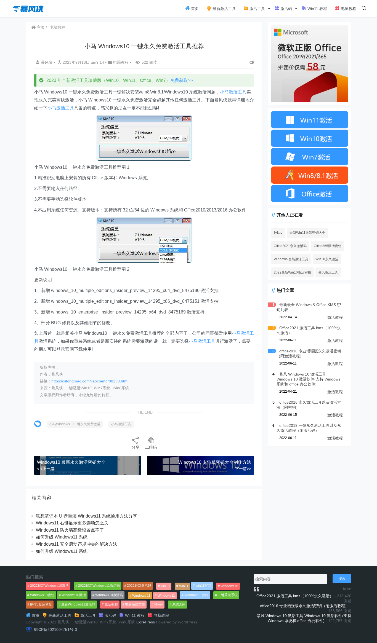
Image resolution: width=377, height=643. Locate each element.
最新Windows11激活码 (78, 604)
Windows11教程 (196, 595)
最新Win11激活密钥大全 (307, 233)
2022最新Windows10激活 (49, 586)
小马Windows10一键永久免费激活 (74, 424)
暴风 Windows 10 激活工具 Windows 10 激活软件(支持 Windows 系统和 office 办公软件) (308, 379)
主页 (40, 27)
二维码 (151, 447)
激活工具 (256, 8)
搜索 (342, 579)
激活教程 (335, 317)
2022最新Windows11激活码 (99, 586)
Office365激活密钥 (327, 246)
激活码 (285, 8)
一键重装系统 (228, 595)
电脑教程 (348, 8)
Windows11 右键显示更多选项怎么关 (72, 523)
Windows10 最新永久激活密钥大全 (71, 462)
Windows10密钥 (42, 595)
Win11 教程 (316, 8)
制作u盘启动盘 (41, 604)
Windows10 (229, 586)
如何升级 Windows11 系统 (61, 537)
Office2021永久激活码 (290, 246)
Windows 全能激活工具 (291, 259)
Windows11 (166, 596)
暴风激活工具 (328, 272)
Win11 (184, 586)
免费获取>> (181, 80)
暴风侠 (47, 62)
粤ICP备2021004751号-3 (55, 629)
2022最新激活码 (139, 586)
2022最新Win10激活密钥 (292, 272)
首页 (194, 8)
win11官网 (203, 586)
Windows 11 (141, 596)
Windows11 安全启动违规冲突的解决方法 (76, 544)
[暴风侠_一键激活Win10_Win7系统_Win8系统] (28, 8)
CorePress (145, 622)
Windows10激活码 (109, 595)
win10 (165, 586)
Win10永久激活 (326, 259)
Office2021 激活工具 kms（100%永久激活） (294, 596)
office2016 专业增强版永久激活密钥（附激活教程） (304, 606)
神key (278, 233)
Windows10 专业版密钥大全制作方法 (214, 462)
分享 (135, 447)
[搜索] (364, 8)
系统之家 (178, 604)
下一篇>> (243, 469)
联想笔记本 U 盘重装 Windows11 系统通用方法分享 (86, 516)
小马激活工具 (233, 92)
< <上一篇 (45, 469)
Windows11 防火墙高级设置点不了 (70, 530)
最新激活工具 (223, 8)
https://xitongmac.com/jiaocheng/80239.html (89, 381)
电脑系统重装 (135, 604)
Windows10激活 (74, 595)
